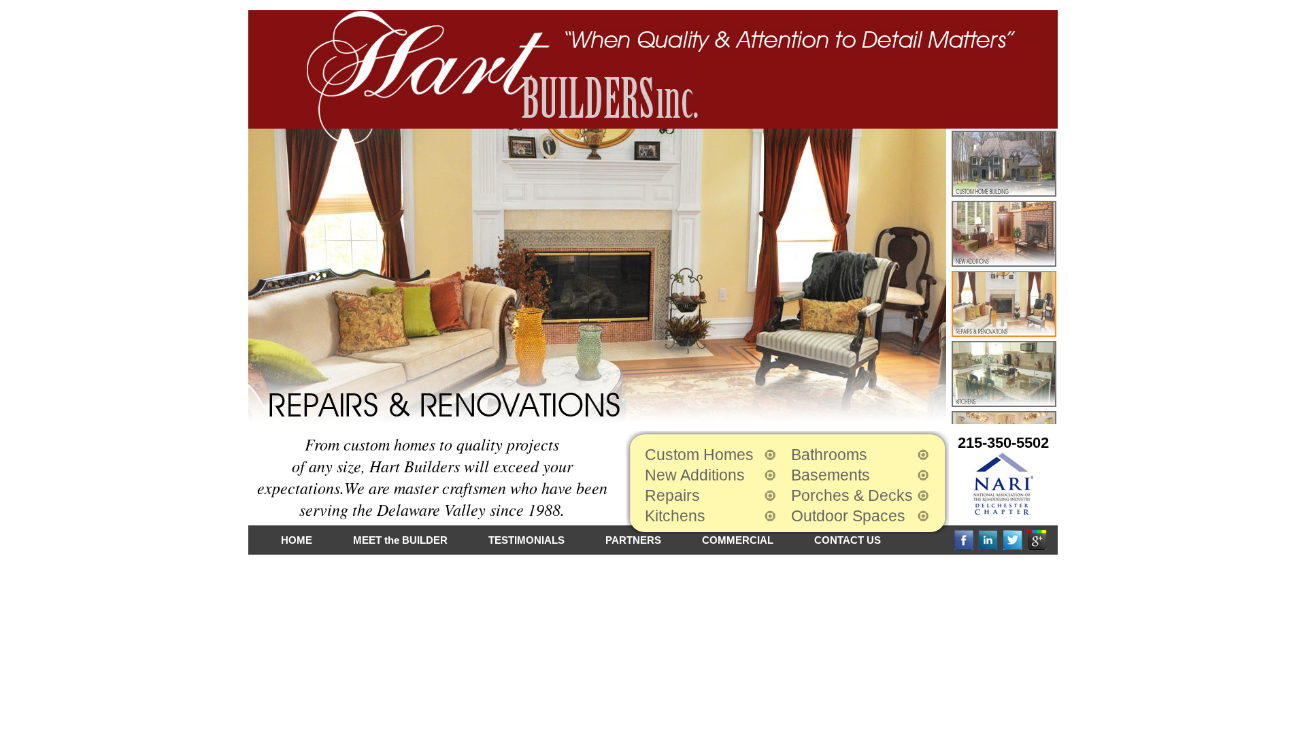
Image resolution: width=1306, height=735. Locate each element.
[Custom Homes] (1004, 164)
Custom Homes (699, 454)
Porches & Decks (852, 495)
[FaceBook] (965, 540)
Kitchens (675, 516)
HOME (296, 540)
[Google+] (1038, 540)
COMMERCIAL (737, 540)
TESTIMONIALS (526, 540)
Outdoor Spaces (848, 516)
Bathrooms (829, 454)
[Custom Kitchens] (1004, 374)
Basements (830, 475)
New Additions (695, 475)
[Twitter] (1014, 540)
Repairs (672, 495)
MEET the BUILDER (400, 540)
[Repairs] (1004, 304)
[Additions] (1004, 234)
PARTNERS (633, 540)
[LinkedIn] (989, 540)
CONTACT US (847, 540)
